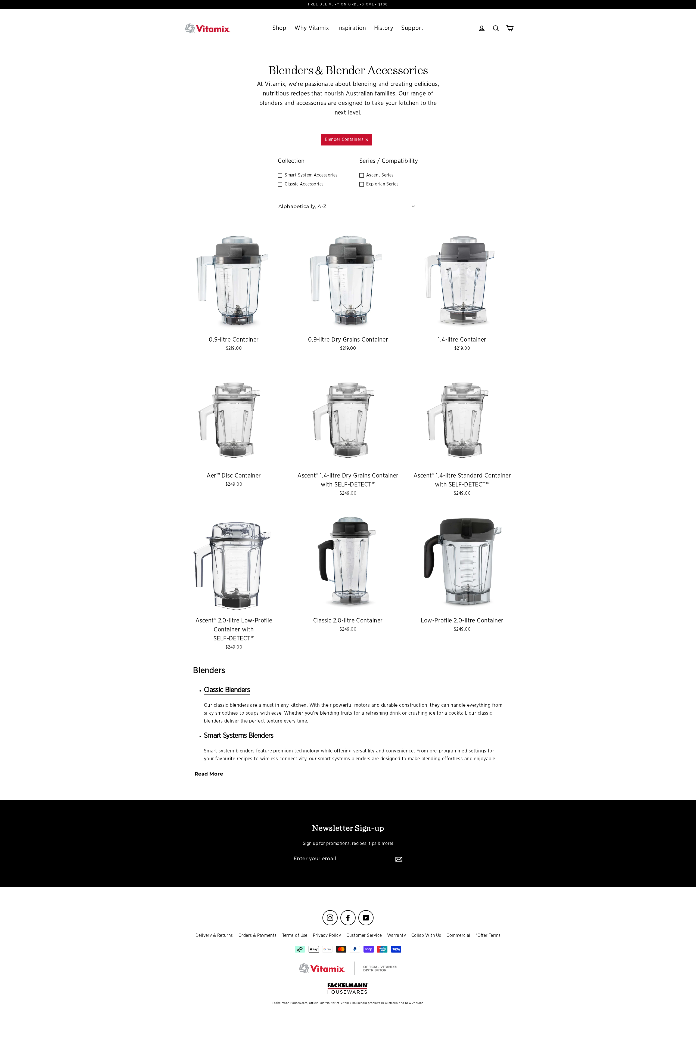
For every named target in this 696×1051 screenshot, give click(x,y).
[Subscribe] (398, 858)
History (383, 28)
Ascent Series (380, 175)
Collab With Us (426, 935)
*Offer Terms (488, 935)
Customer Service (364, 935)
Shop (279, 28)
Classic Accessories (304, 184)
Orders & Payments (257, 935)
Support (412, 28)
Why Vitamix (311, 28)
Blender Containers (344, 139)
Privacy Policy (327, 935)
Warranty (396, 935)
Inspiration (351, 28)
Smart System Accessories (311, 175)
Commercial (458, 935)
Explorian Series (382, 184)
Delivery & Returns (214, 935)
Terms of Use (294, 935)
